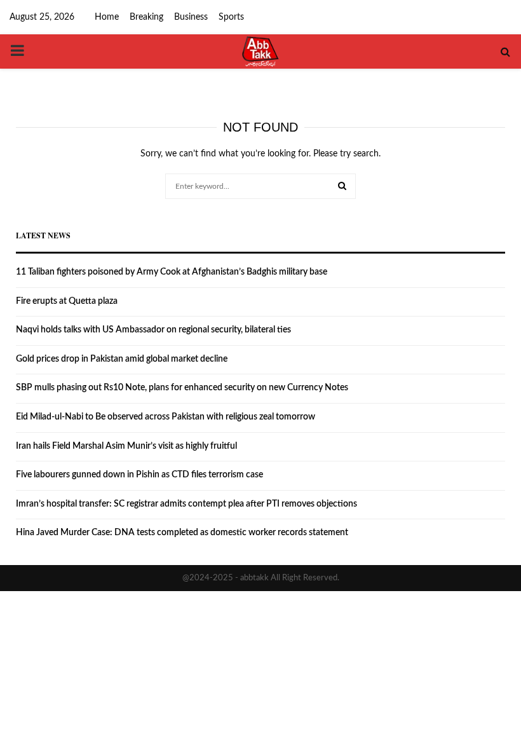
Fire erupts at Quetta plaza (67, 301)
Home (107, 17)
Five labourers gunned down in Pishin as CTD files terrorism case (139, 474)
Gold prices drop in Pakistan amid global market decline (121, 359)
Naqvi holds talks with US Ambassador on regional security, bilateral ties (153, 329)
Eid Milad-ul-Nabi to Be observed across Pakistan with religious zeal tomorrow (165, 416)
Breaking (146, 17)
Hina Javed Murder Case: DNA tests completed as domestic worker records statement (182, 532)
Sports (231, 17)
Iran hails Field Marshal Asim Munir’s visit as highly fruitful (126, 446)
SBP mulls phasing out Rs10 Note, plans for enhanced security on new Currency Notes (182, 387)
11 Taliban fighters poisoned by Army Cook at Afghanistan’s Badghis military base (171, 272)
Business (191, 17)
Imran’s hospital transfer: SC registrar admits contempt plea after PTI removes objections (186, 504)
